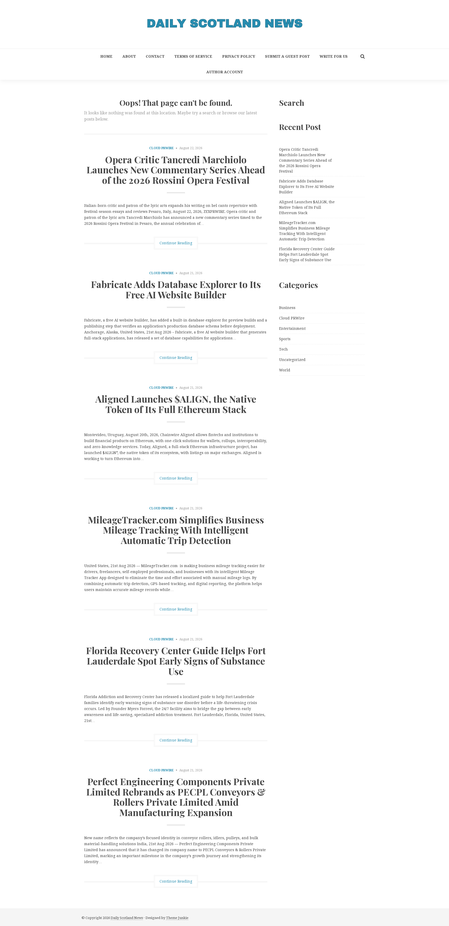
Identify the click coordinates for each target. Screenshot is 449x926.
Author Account (224, 72)
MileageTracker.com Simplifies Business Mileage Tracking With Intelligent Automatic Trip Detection (176, 529)
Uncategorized (292, 360)
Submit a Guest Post (287, 56)
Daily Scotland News (127, 918)
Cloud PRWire (161, 148)
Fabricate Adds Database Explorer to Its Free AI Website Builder (176, 289)
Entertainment (292, 328)
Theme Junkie (177, 918)
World (284, 370)
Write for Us (334, 56)
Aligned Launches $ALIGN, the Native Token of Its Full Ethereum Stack (175, 403)
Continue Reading (176, 243)
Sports (284, 339)
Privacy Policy (238, 56)
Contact (155, 56)
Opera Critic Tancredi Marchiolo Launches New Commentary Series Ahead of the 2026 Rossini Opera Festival (176, 169)
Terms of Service (193, 56)
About (129, 56)
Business (287, 308)
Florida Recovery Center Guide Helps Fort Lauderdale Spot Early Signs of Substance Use (176, 660)
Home (106, 56)
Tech (283, 349)
